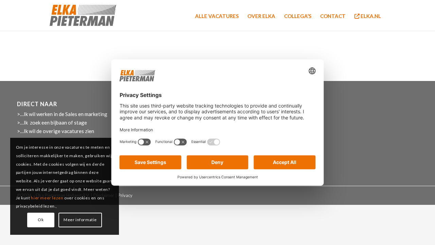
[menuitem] (217, 15)
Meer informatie (80, 219)
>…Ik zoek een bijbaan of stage (52, 122)
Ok (41, 219)
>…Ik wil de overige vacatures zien (55, 131)
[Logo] (83, 15)
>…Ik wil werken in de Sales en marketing (62, 114)
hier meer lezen (47, 197)
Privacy (125, 195)
